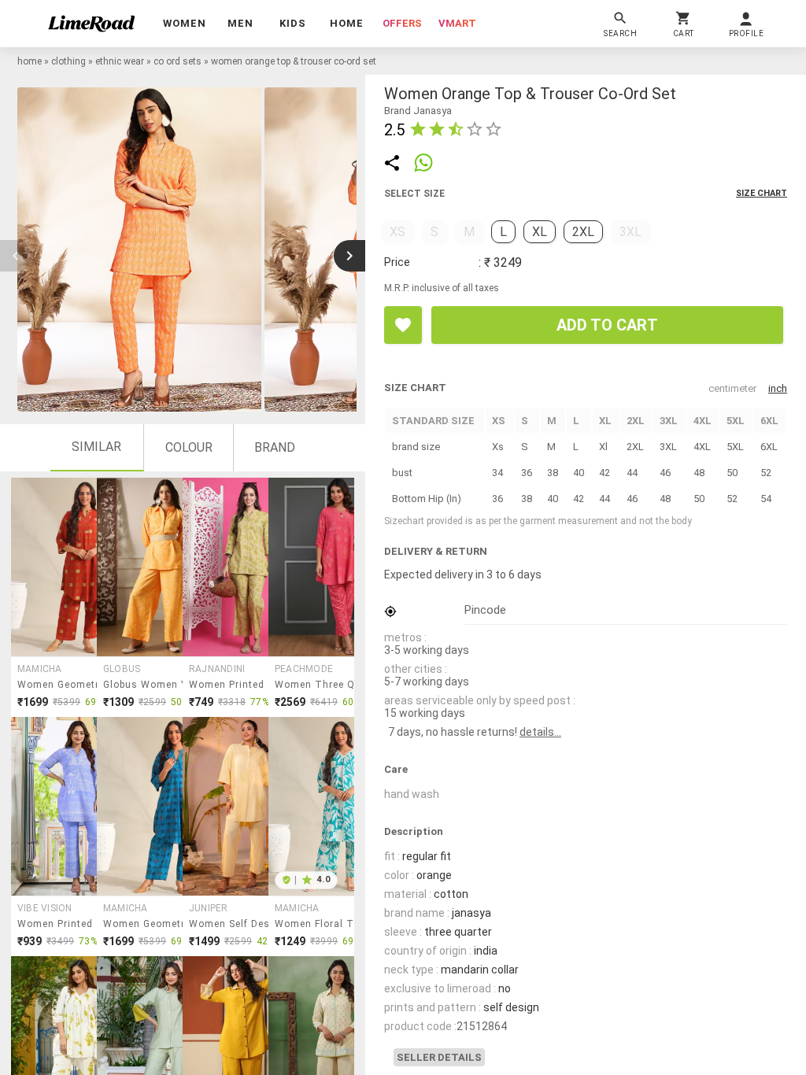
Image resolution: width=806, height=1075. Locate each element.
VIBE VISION (44, 908)
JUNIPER (208, 908)
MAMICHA (39, 668)
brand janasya (418, 110)
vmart (457, 23)
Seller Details (439, 1057)
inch (777, 388)
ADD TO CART (607, 325)
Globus (121, 668)
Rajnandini (217, 668)
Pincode (485, 610)
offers (402, 23)
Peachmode (304, 668)
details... (540, 732)
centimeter (732, 388)
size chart (761, 193)
